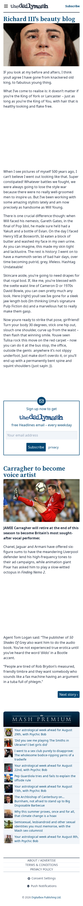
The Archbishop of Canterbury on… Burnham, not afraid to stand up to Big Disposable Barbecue (42, 801)
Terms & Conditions (41, 865)
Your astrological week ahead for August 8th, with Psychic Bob (46, 839)
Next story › (68, 694)
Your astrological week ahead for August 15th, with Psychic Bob (43, 788)
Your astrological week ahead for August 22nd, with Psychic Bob (43, 767)
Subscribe (36, 447)
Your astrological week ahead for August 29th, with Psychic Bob (43, 732)
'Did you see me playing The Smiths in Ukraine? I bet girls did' (41, 742)
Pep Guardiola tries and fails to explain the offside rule (45, 778)
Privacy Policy (41, 869)
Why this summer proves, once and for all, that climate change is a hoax (44, 813)
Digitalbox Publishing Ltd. (46, 897)
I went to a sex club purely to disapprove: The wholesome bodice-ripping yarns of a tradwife (44, 755)
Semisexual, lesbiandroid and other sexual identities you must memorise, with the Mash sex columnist (44, 826)
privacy (53, 447)
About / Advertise (41, 860)
